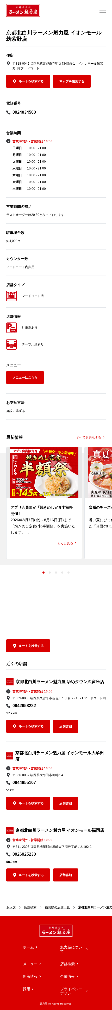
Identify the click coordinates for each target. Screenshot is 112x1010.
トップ (11, 907)
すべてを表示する (88, 437)
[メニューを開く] (102, 10)
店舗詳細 (65, 726)
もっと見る (65, 543)
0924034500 (24, 112)
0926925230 (24, 854)
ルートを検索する (31, 81)
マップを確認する (71, 81)
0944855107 (24, 782)
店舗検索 (30, 907)
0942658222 (24, 705)
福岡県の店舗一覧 (57, 907)
